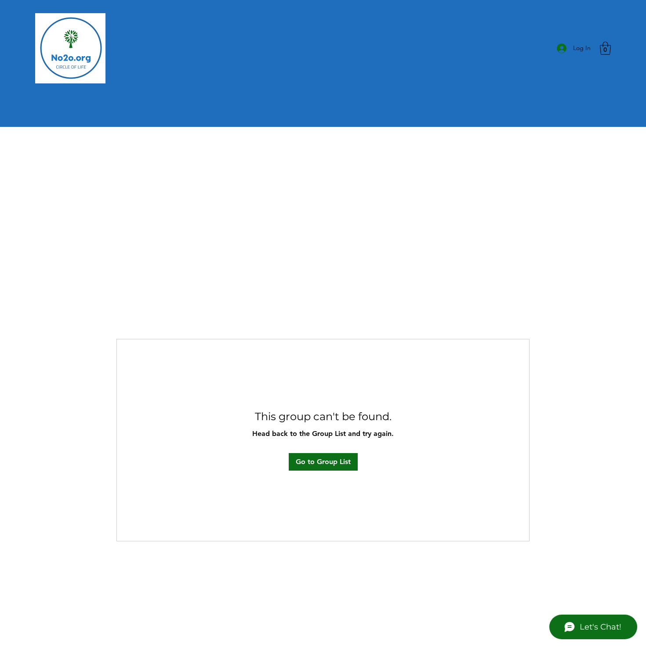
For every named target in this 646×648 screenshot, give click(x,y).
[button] (605, 48)
